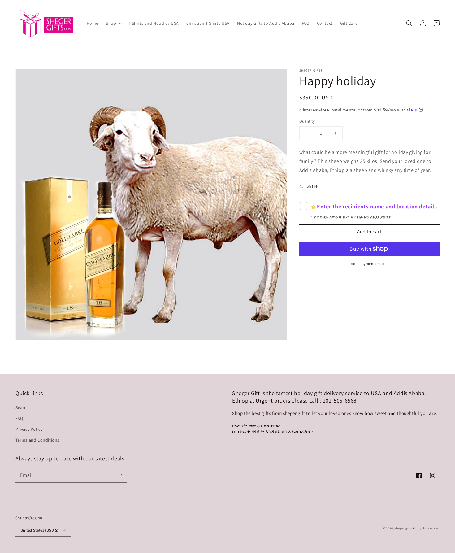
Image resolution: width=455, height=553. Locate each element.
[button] (409, 23)
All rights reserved (426, 528)
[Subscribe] (120, 475)
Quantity (307, 121)
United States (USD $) (39, 530)
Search (22, 407)
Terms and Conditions (37, 440)
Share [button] (312, 186)
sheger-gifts (403, 528)
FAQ (19, 418)
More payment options (369, 263)
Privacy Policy (28, 429)
